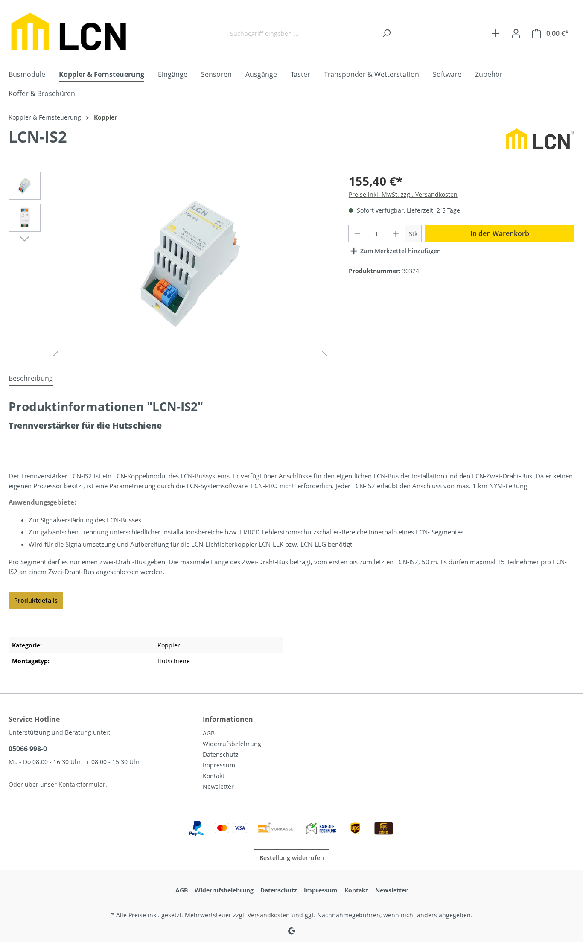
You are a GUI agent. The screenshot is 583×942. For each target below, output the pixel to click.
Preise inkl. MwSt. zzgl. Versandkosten (403, 194)
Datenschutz (221, 754)
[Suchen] (386, 33)
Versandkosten (269, 915)
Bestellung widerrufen (291, 858)
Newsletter (218, 786)
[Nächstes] (24, 238)
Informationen (228, 719)
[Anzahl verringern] (357, 233)
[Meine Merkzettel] (495, 33)
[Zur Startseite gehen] (73, 31)
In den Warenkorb (499, 233)
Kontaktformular (81, 784)
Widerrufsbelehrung (232, 744)
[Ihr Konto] (516, 33)
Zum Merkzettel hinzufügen (400, 251)
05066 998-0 (28, 748)
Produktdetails (36, 600)
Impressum (219, 765)
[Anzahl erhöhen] (396, 233)
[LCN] (540, 141)
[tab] (31, 378)
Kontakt (213, 776)
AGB (209, 733)
